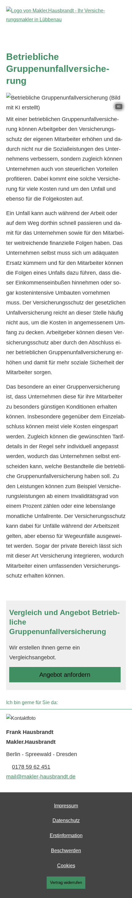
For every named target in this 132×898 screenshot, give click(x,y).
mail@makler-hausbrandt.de (41, 777)
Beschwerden (66, 850)
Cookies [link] (66, 865)
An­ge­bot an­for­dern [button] (64, 674)
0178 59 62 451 (31, 767)
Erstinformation (66, 835)
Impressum (66, 805)
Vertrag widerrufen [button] (66, 882)
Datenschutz (66, 820)
